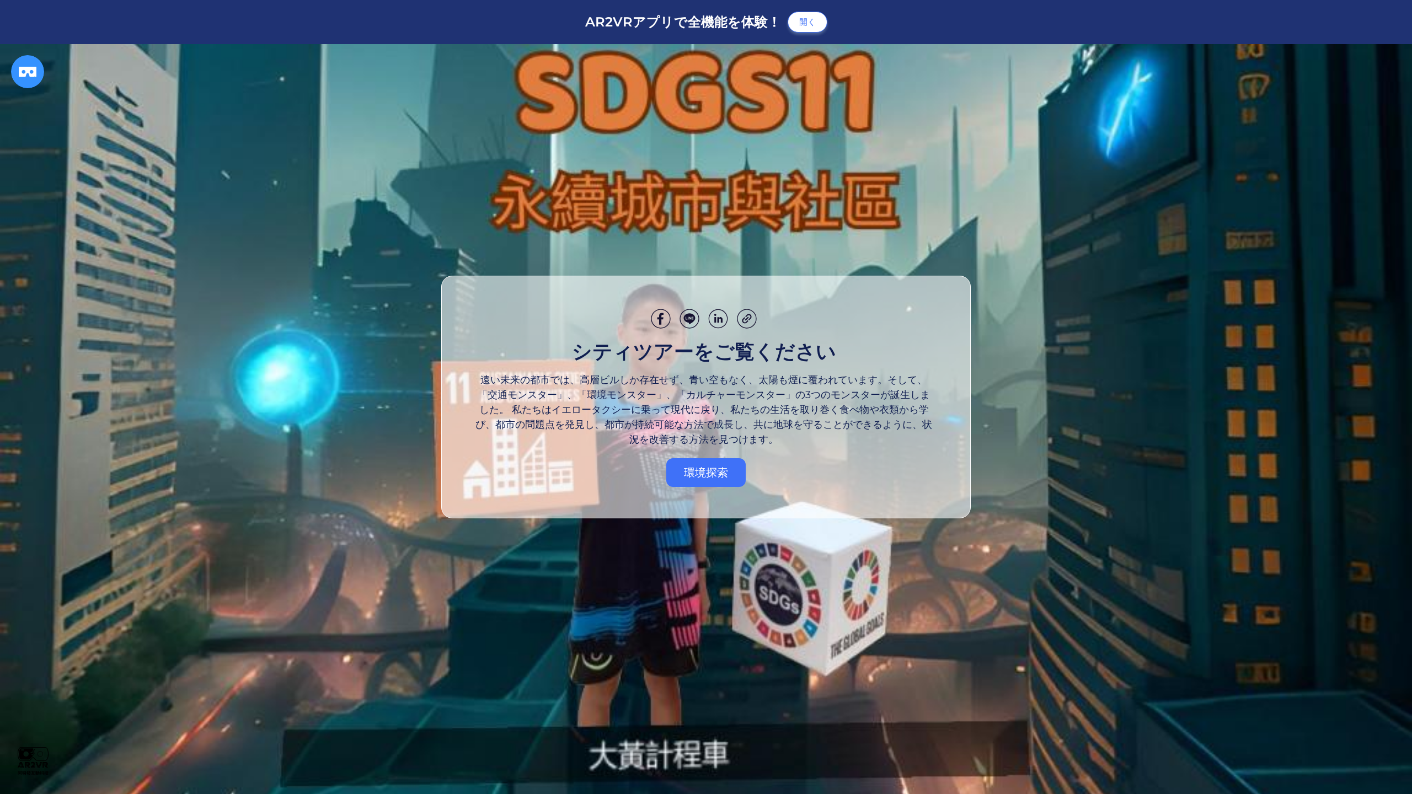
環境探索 (706, 472)
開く (807, 22)
